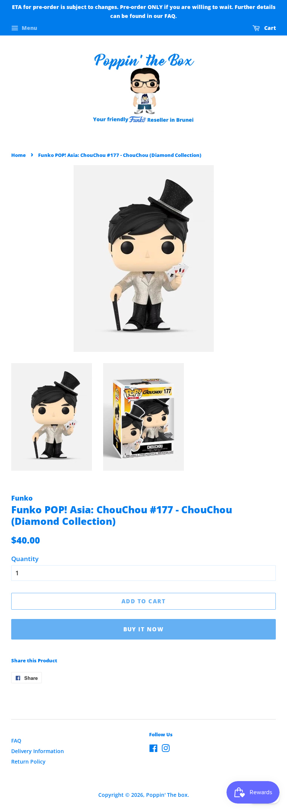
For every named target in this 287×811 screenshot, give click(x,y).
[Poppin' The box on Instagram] (165, 749)
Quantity (24, 558)
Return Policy (28, 761)
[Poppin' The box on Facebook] (153, 749)
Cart (269, 27)
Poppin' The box (167, 794)
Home (18, 155)
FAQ (16, 740)
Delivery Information (37, 751)
